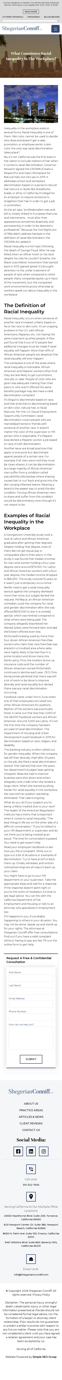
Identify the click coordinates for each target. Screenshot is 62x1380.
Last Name (13, 730)
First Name (13, 717)
